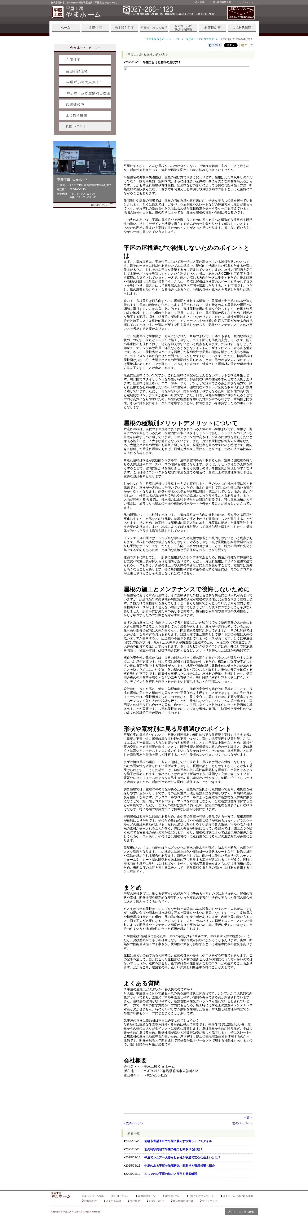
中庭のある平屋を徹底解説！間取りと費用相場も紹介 (179, 1165)
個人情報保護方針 (222, 2)
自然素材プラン (146, 1196)
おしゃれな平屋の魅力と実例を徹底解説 (170, 1173)
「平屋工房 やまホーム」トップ (162, 39)
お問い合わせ (85, 126)
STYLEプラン (121, 1196)
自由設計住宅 (124, 28)
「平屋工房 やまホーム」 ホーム (66, 28)
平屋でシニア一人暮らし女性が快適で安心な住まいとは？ (182, 1157)
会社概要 (199, 2)
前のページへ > (242, 1123)
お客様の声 (212, 28)
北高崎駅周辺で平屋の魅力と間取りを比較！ (173, 1149)
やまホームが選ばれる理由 (183, 28)
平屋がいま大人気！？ (154, 28)
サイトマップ (246, 2)
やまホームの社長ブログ (200, 39)
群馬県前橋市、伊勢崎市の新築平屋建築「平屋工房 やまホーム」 (84, 2)
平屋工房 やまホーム (73, 1212)
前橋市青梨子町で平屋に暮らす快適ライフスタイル (178, 1141)
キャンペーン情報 (94, 1196)
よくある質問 (242, 28)
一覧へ (248, 1117)
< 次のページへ (134, 1123)
